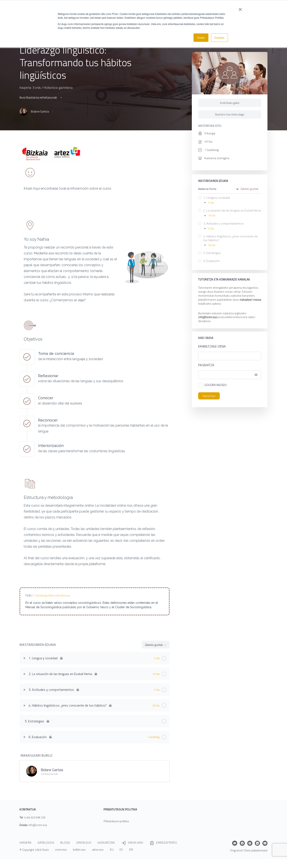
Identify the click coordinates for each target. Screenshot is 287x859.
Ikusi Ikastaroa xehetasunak (39, 97)
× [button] (240, 8)
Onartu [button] (201, 37)
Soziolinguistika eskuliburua (52, 595)
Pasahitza (206, 365)
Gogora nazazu (215, 385)
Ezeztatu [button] (219, 37)
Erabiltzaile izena (212, 346)
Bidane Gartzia (52, 770)
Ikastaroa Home (207, 189)
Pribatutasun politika (116, 821)
